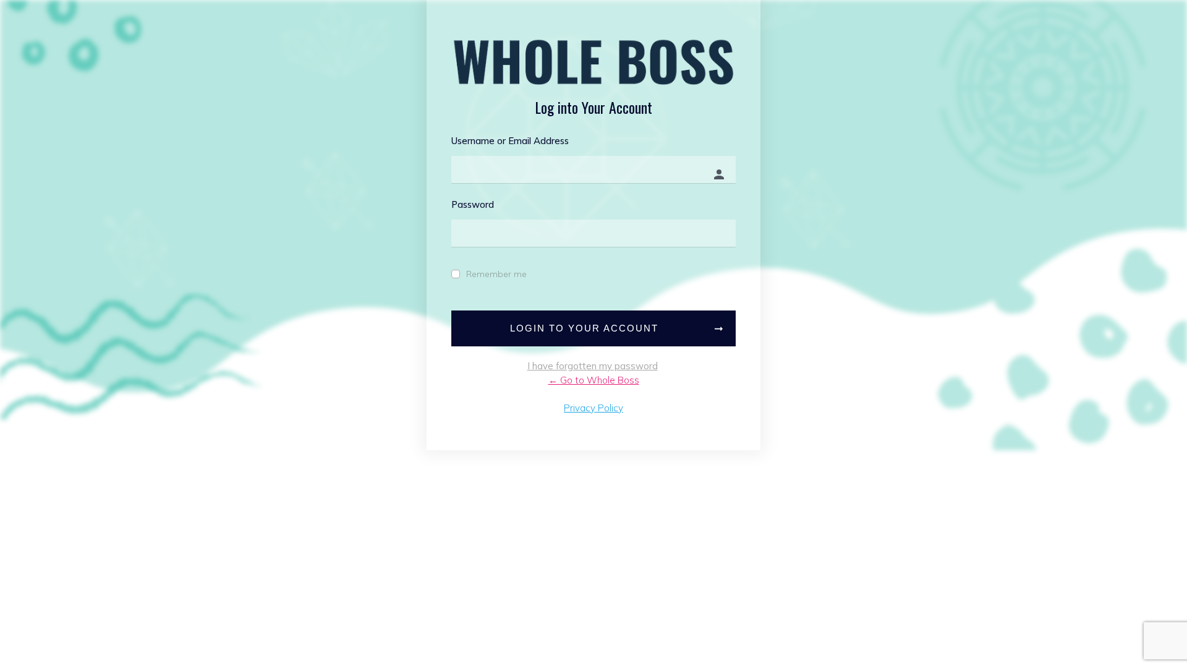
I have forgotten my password (592, 366)
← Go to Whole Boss (593, 380)
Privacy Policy (593, 408)
